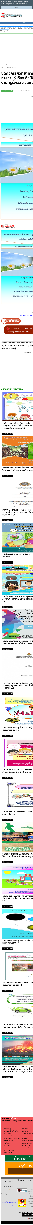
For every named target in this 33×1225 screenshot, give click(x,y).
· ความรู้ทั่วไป (25, 1129)
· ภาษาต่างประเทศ (27, 1136)
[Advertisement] (16, 1095)
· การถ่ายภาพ (6, 1143)
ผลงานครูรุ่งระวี (6, 348)
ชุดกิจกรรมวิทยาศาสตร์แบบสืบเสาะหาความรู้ (17, 346)
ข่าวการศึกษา (5, 65)
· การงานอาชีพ (26, 1148)
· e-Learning (7, 1133)
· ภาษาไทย (24, 1138)
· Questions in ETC (9, 1150)
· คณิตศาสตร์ (25, 1131)
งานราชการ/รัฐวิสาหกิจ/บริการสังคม (14, 66)
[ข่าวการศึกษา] (12, 27)
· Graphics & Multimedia (11, 1136)
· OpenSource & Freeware (11, 1138)
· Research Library (8, 1148)
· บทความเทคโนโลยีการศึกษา (11, 1131)
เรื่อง (31, 346)
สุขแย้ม (14, 348)
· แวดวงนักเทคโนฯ (8, 1153)
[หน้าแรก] (3, 27)
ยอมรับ (16, 7)
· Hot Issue (6, 1145)
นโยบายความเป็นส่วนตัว (7, 4)
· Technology (7, 1129)
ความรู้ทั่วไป (14, 65)
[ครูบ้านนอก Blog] (20, 27)
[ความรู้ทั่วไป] (4, 30)
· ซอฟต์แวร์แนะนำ (8, 1141)
